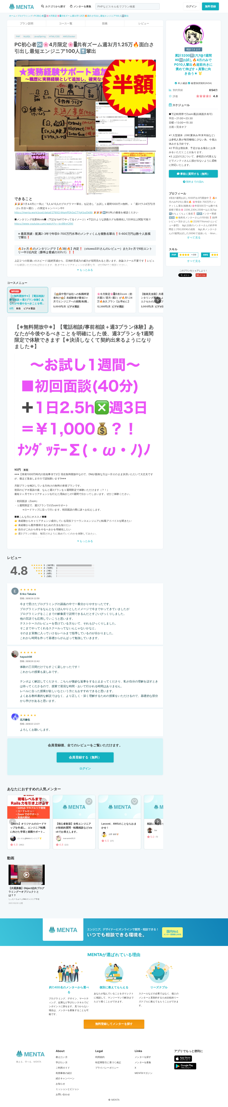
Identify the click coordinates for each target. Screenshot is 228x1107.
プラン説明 (26, 23)
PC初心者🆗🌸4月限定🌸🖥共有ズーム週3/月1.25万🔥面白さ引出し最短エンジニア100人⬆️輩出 (81, 15)
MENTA (115, 1099)
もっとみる (86, 270)
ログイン (191, 6)
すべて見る (194, 237)
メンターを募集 (82, 6)
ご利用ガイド (63, 1067)
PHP (18, 36)
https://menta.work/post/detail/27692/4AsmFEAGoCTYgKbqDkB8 (53, 212)
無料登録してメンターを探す (114, 1024)
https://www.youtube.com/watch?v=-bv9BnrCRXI (43, 223)
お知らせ (60, 1083)
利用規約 (100, 1057)
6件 (49, 573)
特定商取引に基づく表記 (108, 1062)
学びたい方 (62, 1062)
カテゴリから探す (55, 6)
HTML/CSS (54, 36)
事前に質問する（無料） (195, 173)
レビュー (143, 23)
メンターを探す (143, 1057)
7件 (49, 570)
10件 (49, 568)
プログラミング (24, 15)
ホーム (12, 15)
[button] (157, 300)
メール (202, 275)
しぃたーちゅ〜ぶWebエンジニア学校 (24, 899)
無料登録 (210, 6)
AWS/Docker (69, 36)
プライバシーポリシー (107, 1067)
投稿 (104, 23)
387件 (50, 565)
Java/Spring (40, 36)
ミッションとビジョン (67, 1089)
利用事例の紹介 (64, 1073)
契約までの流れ (194, 181)
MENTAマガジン (143, 1073)
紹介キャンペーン (65, 1078)
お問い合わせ (63, 1094)
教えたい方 (62, 1057)
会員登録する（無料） (85, 757)
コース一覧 (65, 23)
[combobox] (127, 6)
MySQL (27, 36)
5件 (49, 576)
